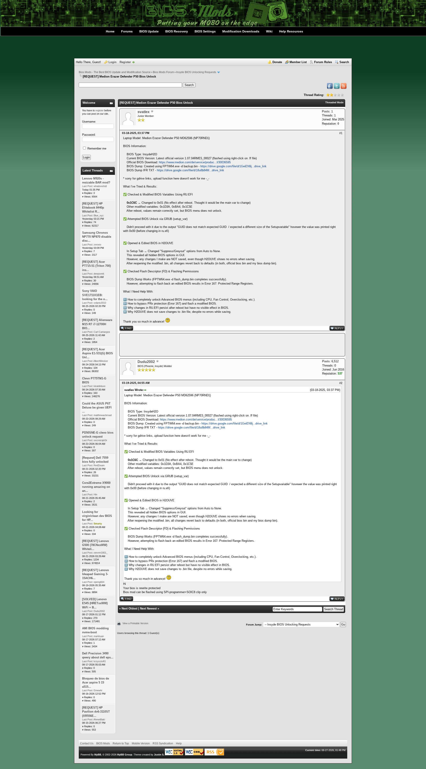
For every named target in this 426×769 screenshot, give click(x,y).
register (99, 110)
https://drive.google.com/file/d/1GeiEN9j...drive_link (233, 166)
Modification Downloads (240, 31)
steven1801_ (101, 552)
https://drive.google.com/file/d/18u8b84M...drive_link (190, 170)
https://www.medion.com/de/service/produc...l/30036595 (195, 162)
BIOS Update (149, 31)
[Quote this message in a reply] (337, 329)
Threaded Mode (334, 102)
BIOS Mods (103, 743)
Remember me (96, 148)
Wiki (269, 31)
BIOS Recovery (176, 31)
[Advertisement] (213, 47)
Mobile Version (141, 743)
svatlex (144, 112)
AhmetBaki (99, 719)
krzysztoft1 (100, 661)
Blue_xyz (99, 215)
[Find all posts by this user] (126, 329)
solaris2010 (100, 302)
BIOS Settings (205, 31)
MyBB (97, 754)
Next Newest (148, 608)
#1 (340, 133)
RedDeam (99, 465)
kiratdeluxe (99, 386)
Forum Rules (323, 62)
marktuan (99, 636)
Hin (95, 494)
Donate (277, 62)
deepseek (99, 273)
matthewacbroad (103, 415)
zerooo (97, 244)
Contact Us (86, 743)
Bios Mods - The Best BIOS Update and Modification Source (115, 72)
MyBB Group (124, 754)
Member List (298, 62)
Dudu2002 (99, 611)
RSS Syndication (163, 743)
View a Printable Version (135, 623)
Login (112, 62)
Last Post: (87, 186)
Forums (127, 31)
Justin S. (159, 754)
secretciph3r (100, 440)
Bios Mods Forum (163, 72)
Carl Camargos (102, 332)
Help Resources (291, 31)
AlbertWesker (100, 361)
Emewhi (98, 690)
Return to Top (121, 743)
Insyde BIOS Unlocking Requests (196, 72)
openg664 (99, 582)
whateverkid (100, 186)
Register (125, 62)
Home (110, 31)
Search (344, 62)
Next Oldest (129, 608)
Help (179, 743)
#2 (340, 383)
